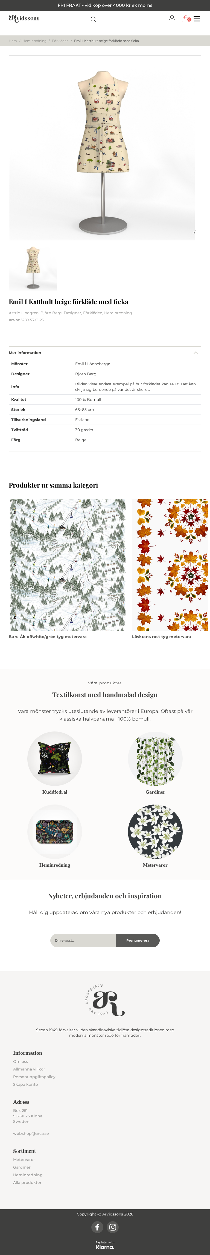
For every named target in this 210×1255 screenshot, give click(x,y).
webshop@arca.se (31, 1133)
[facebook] (97, 1227)
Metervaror (24, 1159)
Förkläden (60, 41)
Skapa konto (25, 1084)
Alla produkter (27, 1182)
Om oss (20, 1061)
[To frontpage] (24, 19)
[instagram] (113, 1227)
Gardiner (22, 1167)
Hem (13, 41)
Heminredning (34, 41)
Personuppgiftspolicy (34, 1076)
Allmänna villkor (29, 1069)
